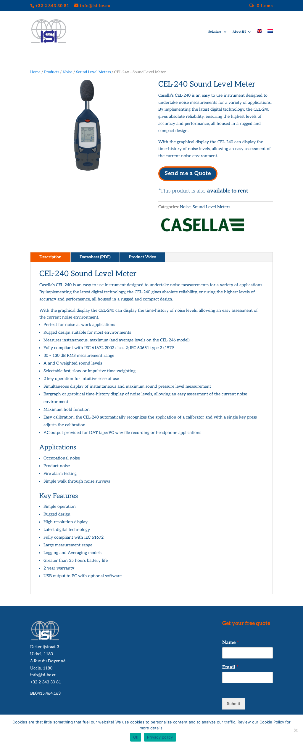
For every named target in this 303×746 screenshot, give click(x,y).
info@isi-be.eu (43, 674)
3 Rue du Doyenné (47, 661)
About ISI (239, 32)
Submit (233, 703)
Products (51, 72)
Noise (67, 72)
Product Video (142, 257)
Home (35, 72)
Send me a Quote (188, 173)
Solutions (214, 32)
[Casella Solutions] (202, 227)
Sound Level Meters (93, 72)
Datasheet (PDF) (95, 257)
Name (230, 642)
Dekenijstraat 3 (44, 646)
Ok (135, 737)
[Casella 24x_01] (87, 170)
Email (230, 667)
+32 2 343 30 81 (45, 682)
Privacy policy (160, 737)
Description (50, 257)
